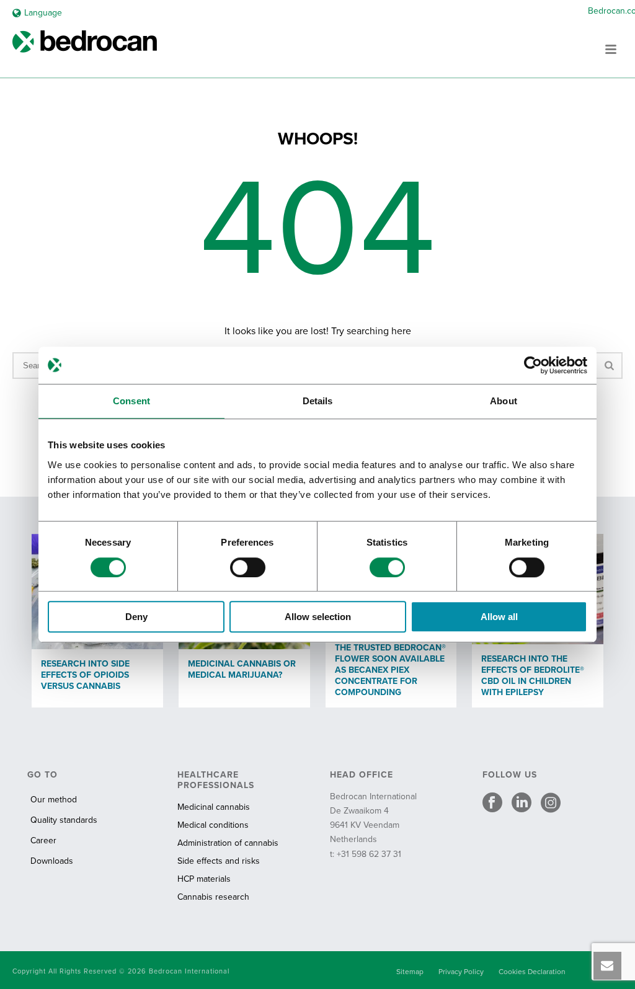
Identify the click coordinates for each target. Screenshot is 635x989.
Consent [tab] (131, 401)
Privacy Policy (461, 971)
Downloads (51, 861)
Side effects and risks (218, 861)
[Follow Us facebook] (492, 803)
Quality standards (63, 820)
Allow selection (318, 616)
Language (43, 12)
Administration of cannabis (227, 843)
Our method (53, 799)
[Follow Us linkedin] (521, 803)
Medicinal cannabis (213, 807)
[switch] (247, 567)
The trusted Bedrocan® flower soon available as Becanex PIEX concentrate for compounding (390, 670)
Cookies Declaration (532, 971)
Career (43, 840)
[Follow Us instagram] (551, 803)
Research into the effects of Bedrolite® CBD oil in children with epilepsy (532, 676)
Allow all (499, 616)
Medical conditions (213, 825)
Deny (136, 616)
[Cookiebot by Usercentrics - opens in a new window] (533, 365)
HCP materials (204, 879)
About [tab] (503, 401)
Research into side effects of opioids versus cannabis (85, 675)
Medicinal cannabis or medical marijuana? (242, 669)
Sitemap (410, 971)
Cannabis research (213, 897)
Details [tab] (318, 401)
